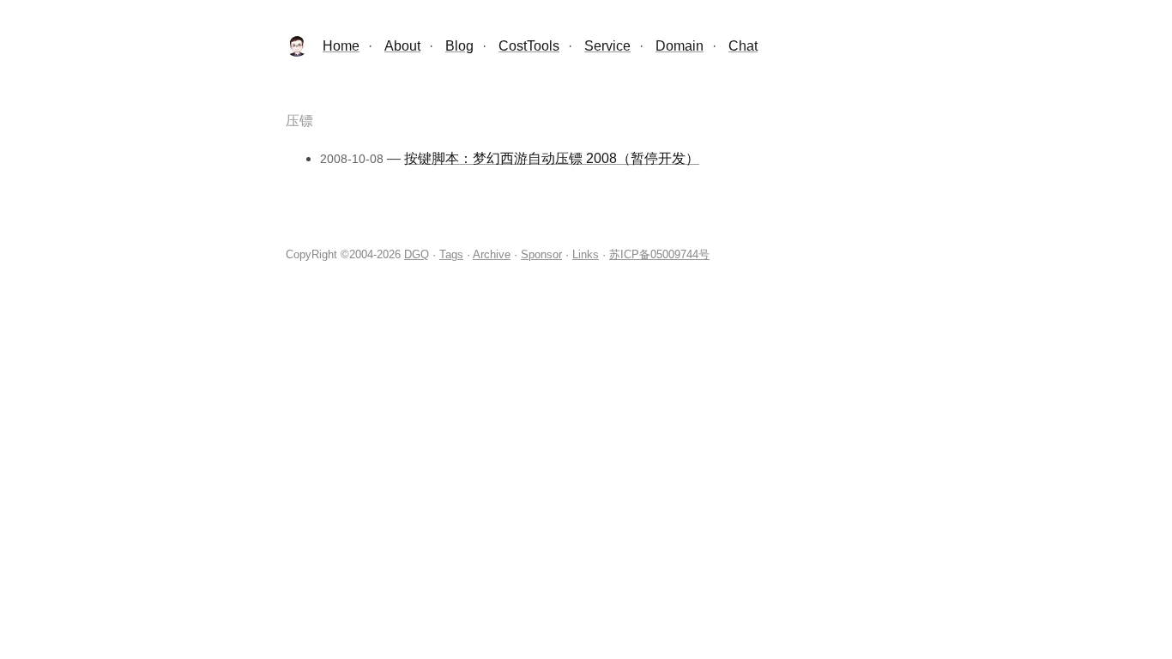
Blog (459, 46)
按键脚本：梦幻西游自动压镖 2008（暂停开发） (551, 158)
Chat (743, 46)
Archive (491, 254)
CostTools (528, 46)
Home (341, 46)
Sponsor (541, 254)
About (402, 46)
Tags (451, 254)
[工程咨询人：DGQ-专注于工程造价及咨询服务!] (297, 52)
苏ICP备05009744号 (659, 254)
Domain (679, 46)
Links (585, 254)
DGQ (416, 254)
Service (607, 46)
